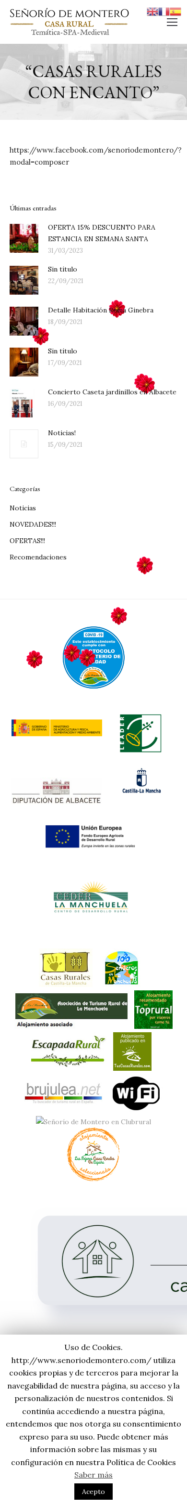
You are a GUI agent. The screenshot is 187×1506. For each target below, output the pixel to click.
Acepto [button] (93, 1491)
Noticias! (62, 432)
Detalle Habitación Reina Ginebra (100, 310)
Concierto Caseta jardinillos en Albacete (112, 392)
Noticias (23, 508)
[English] (152, 10)
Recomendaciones (38, 557)
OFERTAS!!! (27, 540)
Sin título (62, 269)
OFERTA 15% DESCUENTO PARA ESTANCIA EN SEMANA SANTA (101, 233)
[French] (164, 10)
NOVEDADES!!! (33, 524)
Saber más (93, 1475)
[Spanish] (175, 10)
